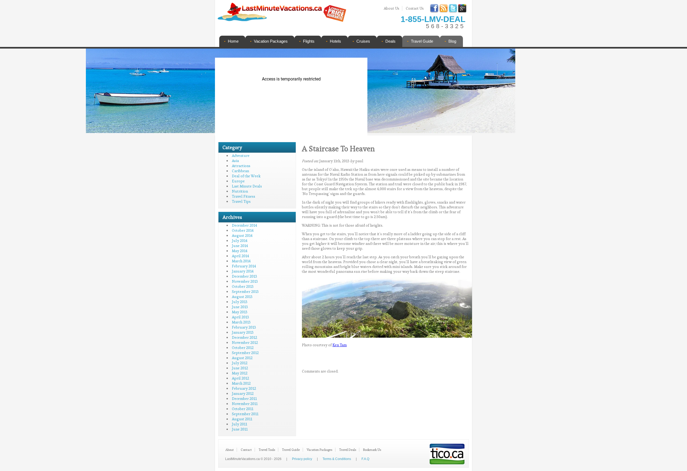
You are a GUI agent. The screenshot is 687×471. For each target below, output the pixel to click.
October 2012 (243, 347)
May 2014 (239, 250)
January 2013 (243, 332)
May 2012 (239, 373)
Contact (246, 450)
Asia (235, 160)
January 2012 (243, 393)
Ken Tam (339, 345)
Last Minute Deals (247, 186)
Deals (390, 41)
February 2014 (244, 266)
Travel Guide (422, 41)
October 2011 (242, 408)
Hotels (335, 41)
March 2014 (241, 261)
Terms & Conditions (337, 459)
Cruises (363, 41)
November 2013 (245, 281)
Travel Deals (347, 450)
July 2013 (239, 301)
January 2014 (243, 271)
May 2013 (239, 312)
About (229, 450)
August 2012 (242, 357)
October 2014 (243, 230)
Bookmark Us (372, 450)
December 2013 (244, 276)
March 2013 (241, 322)
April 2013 (240, 317)
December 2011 (244, 398)
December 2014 (244, 225)
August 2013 (242, 296)
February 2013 (244, 327)
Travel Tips (241, 201)
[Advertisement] (418, 92)
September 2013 (245, 291)
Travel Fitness (243, 196)
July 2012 (239, 362)
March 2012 (241, 383)
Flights (309, 41)
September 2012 (245, 352)
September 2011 (245, 413)
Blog (452, 41)
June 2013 (240, 306)
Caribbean (240, 170)
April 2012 (240, 378)
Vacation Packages (271, 41)
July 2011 (239, 424)
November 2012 (245, 342)
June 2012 (240, 368)
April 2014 (240, 255)
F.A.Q (365, 459)
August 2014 (242, 235)
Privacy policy (302, 459)
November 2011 (245, 403)
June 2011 (240, 429)
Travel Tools (267, 450)
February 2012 (244, 388)
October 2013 (243, 286)
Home (233, 41)
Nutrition (240, 191)
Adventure (241, 155)
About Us (391, 8)
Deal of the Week (246, 176)
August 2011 (242, 419)
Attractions (241, 165)
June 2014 (240, 245)
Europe (238, 181)
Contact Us (415, 8)
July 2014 (239, 240)
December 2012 (244, 337)
